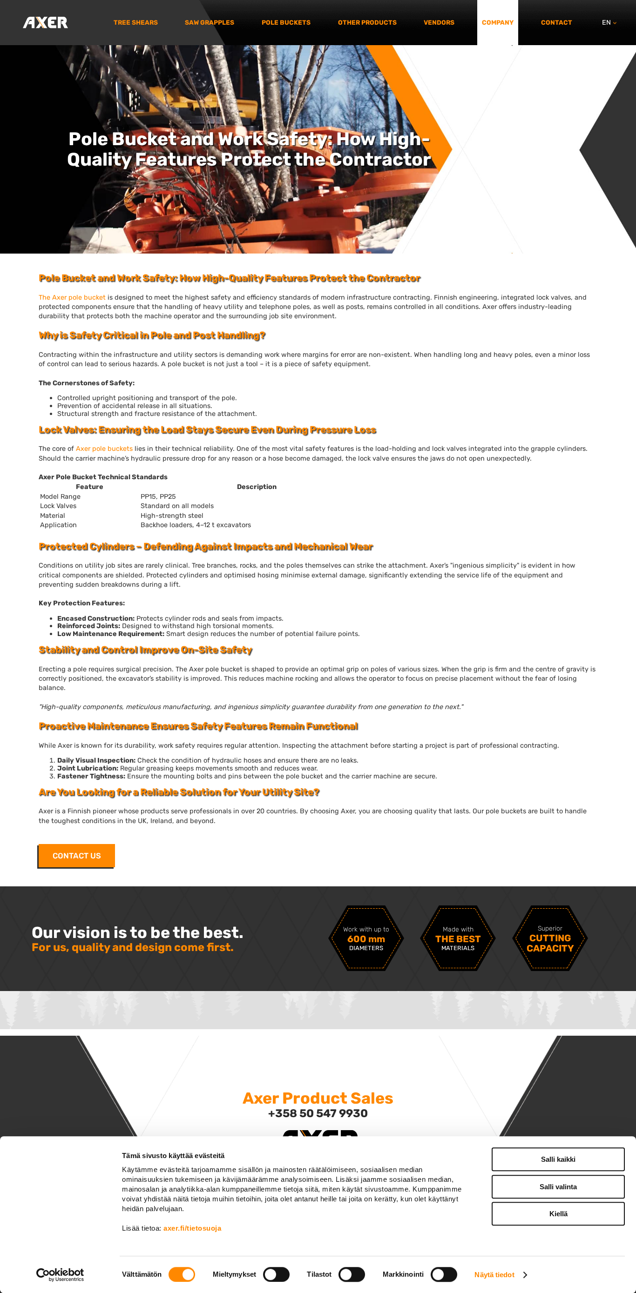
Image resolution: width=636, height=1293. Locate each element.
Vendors (439, 22)
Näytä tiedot (494, 1275)
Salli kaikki (558, 1159)
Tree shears (136, 22)
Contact (556, 22)
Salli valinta (558, 1187)
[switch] (276, 1274)
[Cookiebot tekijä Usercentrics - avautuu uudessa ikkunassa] (60, 1275)
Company (498, 22)
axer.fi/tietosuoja (192, 1228)
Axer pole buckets (104, 448)
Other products (367, 22)
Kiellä (558, 1214)
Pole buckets (286, 22)
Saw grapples (209, 22)
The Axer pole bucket (72, 297)
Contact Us (77, 855)
